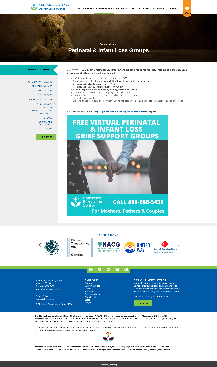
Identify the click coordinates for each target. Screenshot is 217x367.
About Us (87, 8)
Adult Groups (44, 104)
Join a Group (46, 137)
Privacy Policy (42, 296)
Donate (187, 13)
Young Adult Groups (40, 99)
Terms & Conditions (45, 299)
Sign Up (141, 303)
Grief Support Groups (40, 81)
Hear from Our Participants (44, 123)
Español (88, 299)
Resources (144, 8)
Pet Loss (47, 117)
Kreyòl (88, 302)
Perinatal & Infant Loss (42, 110)
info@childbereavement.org (49, 289)
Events (131, 8)
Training (120, 8)
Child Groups (44, 90)
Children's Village (42, 86)
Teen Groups (45, 95)
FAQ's (49, 129)
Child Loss (47, 107)
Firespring (113, 364)
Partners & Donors (93, 294)
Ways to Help (91, 297)
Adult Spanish (46, 114)
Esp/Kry (173, 8)
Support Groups (104, 8)
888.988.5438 (48, 286)
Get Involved (159, 8)
